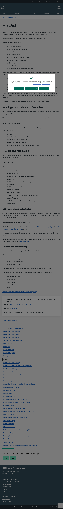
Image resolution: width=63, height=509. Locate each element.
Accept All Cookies (19, 88)
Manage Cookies (44, 88)
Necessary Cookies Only (31, 88)
